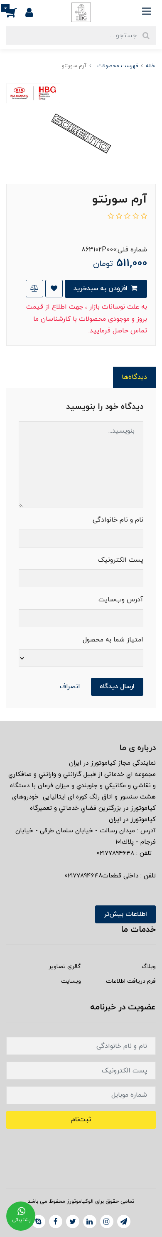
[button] (15, 12)
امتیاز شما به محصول (113, 639)
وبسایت (71, 981)
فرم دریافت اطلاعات (131, 981)
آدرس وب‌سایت (120, 599)
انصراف (70, 686)
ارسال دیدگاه (117, 686)
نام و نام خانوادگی (118, 520)
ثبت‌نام (81, 1119)
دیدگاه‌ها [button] (134, 377)
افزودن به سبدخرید (102, 288)
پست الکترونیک (120, 560)
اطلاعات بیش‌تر (125, 914)
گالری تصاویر (65, 967)
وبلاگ (149, 967)
